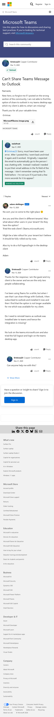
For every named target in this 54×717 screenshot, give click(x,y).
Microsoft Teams (11, 12)
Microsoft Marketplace (11, 643)
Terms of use (7, 710)
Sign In (48, 4)
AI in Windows (8, 466)
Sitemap (6, 707)
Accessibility (7, 692)
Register (39, 4)
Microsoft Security (9, 581)
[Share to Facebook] (17, 431)
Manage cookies (41, 707)
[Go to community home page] (9, 4)
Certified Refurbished (10, 511)
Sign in (14, 399)
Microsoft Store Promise (11, 515)
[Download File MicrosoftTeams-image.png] (32, 122)
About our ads (8, 713)
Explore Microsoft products (12, 471)
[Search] (31, 4)
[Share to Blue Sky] (31, 431)
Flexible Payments (9, 519)
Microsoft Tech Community (12, 639)
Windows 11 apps (9, 475)
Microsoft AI (7, 577)
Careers (6, 665)
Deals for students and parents (13, 559)
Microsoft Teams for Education (13, 541)
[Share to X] (22, 431)
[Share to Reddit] (27, 431)
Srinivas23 (15, 61)
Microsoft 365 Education (11, 546)
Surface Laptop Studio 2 (11, 453)
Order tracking (8, 506)
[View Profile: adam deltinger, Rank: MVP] (5, 206)
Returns (6, 502)
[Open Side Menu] (4, 4)
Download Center (9, 493)
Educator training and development (15, 555)
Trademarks (19, 710)
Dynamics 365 (8, 585)
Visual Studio (7, 652)
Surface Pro (7, 444)
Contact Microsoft (18, 707)
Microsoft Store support (11, 497)
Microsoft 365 (8, 590)
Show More (15, 377)
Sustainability (7, 696)
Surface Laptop (8, 448)
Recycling (41, 710)
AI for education (8, 564)
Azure (5, 621)
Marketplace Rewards (10, 648)
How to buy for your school (12, 550)
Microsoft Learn (8, 630)
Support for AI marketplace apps (14, 634)
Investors (6, 683)
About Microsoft (8, 669)
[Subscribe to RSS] (36, 431)
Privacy (30, 707)
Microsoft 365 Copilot (10, 603)
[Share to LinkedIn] (13, 431)
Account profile (8, 488)
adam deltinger (17, 204)
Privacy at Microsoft (10, 678)
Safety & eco (30, 710)
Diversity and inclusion (11, 687)
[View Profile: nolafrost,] (7, 145)
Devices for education (10, 537)
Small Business (8, 608)
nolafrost (16, 143)
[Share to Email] (40, 431)
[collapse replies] (27, 202)
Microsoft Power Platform (11, 594)
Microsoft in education (10, 532)
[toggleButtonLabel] (50, 12)
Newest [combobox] (46, 196)
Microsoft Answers (25, 32)
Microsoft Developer (10, 625)
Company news (8, 674)
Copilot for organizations (11, 457)
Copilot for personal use (11, 462)
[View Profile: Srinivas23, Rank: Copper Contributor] (5, 63)
